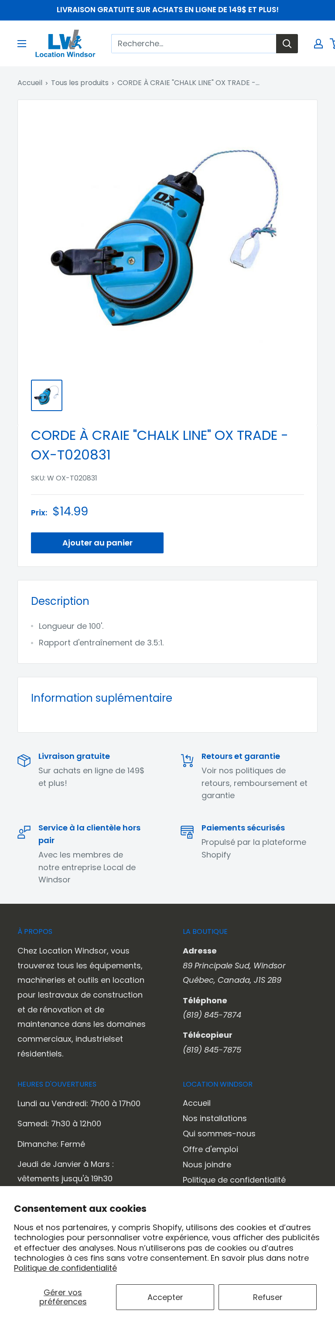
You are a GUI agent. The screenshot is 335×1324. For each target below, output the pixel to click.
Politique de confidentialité (65, 1267)
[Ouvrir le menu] (21, 43)
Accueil (29, 83)
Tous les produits (80, 83)
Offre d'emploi (210, 1149)
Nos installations (215, 1118)
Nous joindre (207, 1164)
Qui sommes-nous (219, 1133)
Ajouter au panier (97, 542)
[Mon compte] (318, 43)
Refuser (268, 1297)
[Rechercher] (287, 43)
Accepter (165, 1297)
